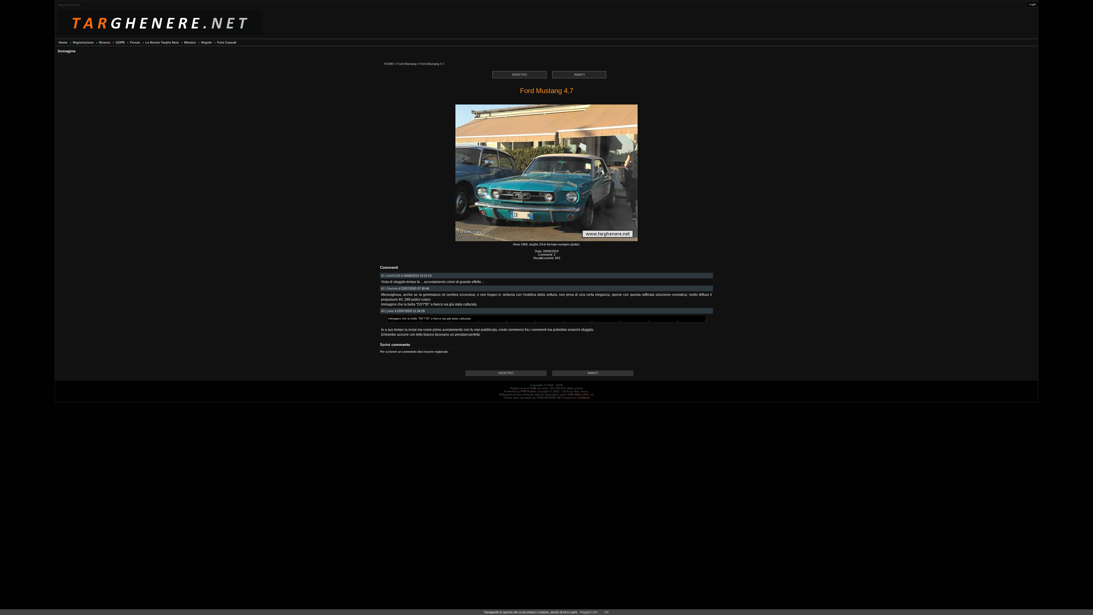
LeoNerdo (583, 397)
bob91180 (393, 275)
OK (606, 612)
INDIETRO (519, 74)
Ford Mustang (406, 63)
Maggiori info (588, 612)
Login (1032, 4)
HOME (389, 63)
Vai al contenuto (68, 5)
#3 (383, 311)
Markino (392, 288)
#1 (383, 275)
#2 (383, 288)
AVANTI (579, 74)
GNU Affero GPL (578, 394)
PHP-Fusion (528, 391)
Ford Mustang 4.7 (432, 63)
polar (390, 311)
